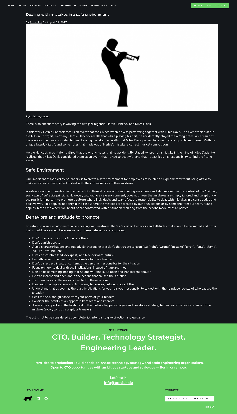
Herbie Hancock (117, 124)
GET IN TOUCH (212, 5)
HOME (11, 5)
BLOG (114, 5)
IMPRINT (209, 407)
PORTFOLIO (50, 5)
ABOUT (22, 5)
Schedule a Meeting (189, 398)
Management (41, 116)
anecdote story (52, 124)
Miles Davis (143, 124)
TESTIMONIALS (99, 5)
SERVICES (35, 5)
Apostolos (36, 22)
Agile (29, 116)
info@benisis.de (118, 382)
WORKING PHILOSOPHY (74, 5)
